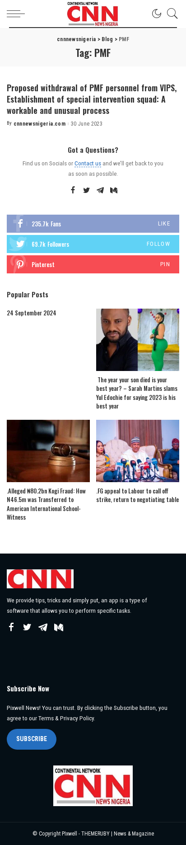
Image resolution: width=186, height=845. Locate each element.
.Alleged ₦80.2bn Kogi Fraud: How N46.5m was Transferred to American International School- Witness (46, 504)
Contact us (87, 163)
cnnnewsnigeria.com (39, 124)
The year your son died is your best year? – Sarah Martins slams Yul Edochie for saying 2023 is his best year (136, 393)
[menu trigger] (18, 13)
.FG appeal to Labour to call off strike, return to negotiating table (137, 495)
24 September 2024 (31, 312)
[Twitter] (86, 191)
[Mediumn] (114, 191)
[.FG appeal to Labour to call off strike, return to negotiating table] (137, 451)
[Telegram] (100, 191)
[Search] (170, 13)
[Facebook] (73, 191)
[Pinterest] (93, 264)
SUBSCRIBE (31, 738)
